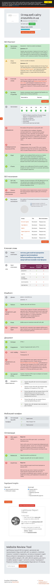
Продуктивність (33, 489)
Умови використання (44, 583)
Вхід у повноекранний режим (27, 505)
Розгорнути (45, 101)
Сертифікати (24, 225)
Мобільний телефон (11, 490)
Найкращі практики (34, 492)
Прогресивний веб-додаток (36, 495)
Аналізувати (8, 501)
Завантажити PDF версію (28, 32)
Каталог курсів (25, 221)
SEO (30, 494)
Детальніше (16, 5)
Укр (22, 234)
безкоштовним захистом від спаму (29, 362)
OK (48, 2)
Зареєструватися (25, 231)
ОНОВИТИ (32, 24)
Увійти (22, 228)
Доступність (32, 490)
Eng (22, 237)
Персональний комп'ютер (12, 489)
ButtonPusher (15, 582)
